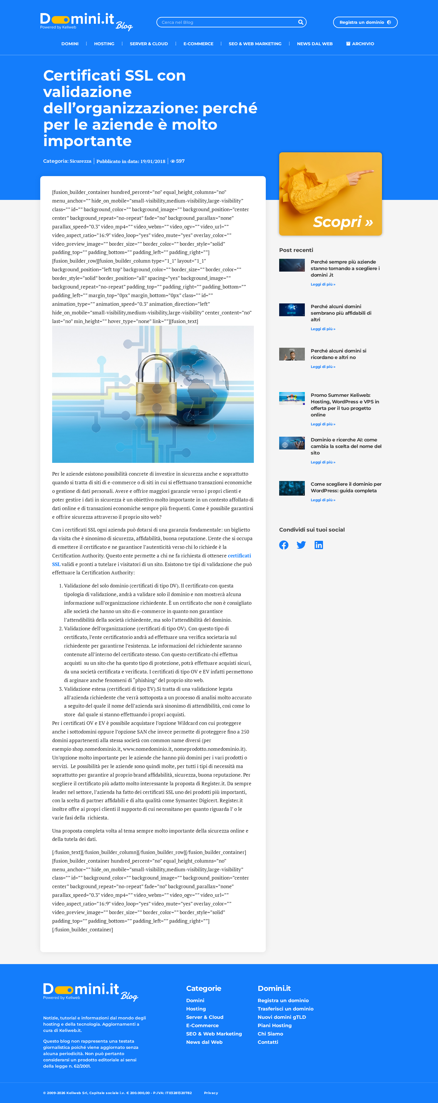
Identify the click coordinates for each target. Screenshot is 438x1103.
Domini (70, 43)
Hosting (104, 43)
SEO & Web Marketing (255, 43)
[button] (284, 545)
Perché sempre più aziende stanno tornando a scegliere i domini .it (345, 268)
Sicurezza (80, 161)
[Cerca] (301, 22)
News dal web (315, 43)
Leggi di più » (323, 284)
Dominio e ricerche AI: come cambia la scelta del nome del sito (346, 446)
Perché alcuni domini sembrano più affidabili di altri (341, 313)
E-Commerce (198, 43)
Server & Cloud (149, 43)
